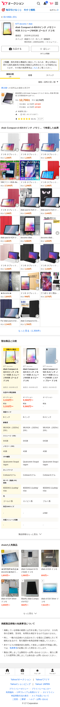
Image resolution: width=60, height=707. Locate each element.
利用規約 (10, 692)
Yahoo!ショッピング (20, 684)
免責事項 (13, 648)
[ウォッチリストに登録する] (17, 361)
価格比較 (10, 75)
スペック (50, 75)
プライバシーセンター (41, 689)
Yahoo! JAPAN (42, 684)
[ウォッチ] (11, 102)
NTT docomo (21, 24)
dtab (30, 24)
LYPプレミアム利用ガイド (28, 692)
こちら (35, 68)
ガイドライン (48, 692)
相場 (30, 75)
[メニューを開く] (57, 3)
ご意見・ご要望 (19, 699)
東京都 (4, 88)
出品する (17, 48)
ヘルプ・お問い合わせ (38, 699)
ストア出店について (40, 696)
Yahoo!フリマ (42, 679)
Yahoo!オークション (21, 679)
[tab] (10, 75)
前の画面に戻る (10, 17)
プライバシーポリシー (18, 689)
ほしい (46, 48)
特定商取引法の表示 (19, 696)
